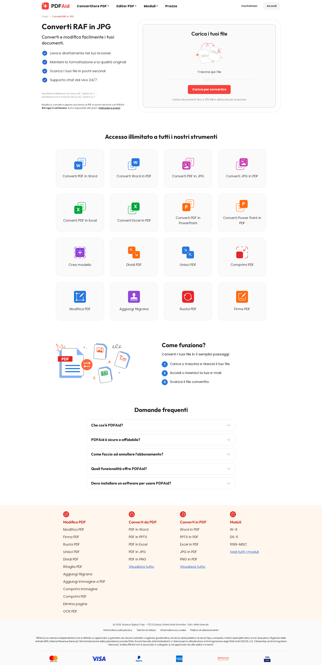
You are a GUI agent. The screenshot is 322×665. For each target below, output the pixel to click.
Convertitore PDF (92, 6)
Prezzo (171, 6)
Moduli (150, 6)
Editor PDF (125, 6)
